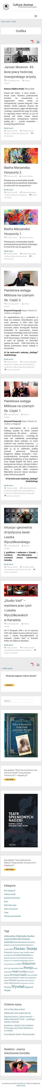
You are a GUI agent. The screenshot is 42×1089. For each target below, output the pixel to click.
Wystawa (28, 650)
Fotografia (8, 364)
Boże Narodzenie (20, 942)
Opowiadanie (15, 968)
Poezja (28, 968)
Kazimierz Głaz (8, 960)
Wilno (6, 983)
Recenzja (7, 975)
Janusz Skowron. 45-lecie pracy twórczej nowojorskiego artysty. (20, 72)
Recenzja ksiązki (18, 975)
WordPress (21, 1083)
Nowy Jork (24, 133)
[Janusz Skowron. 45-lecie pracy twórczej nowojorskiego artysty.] (21, 62)
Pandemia (23, 195)
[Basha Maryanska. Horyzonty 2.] (21, 163)
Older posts (7, 668)
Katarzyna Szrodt (15, 958)
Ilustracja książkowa (26, 364)
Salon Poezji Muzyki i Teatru (14, 978)
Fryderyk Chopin (18, 952)
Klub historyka (10, 905)
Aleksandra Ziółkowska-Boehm (19, 936)
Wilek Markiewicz (29, 980)
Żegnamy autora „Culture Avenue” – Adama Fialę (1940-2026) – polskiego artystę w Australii (19, 1019)
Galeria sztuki (12, 131)
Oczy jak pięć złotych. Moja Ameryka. (19, 1034)
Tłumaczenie (20, 980)
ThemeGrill (20, 1086)
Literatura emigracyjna (20, 960)
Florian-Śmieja (25, 949)
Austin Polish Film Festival (17, 939)
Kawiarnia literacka (12, 898)
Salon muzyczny (11, 909)
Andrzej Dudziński (29, 362)
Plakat (15, 367)
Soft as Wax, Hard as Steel (14, 1009)
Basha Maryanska (29, 192)
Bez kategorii (9, 890)
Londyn (18, 964)
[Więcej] (21, 1064)
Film (11, 949)
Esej (11, 945)
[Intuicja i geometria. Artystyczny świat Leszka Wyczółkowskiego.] (21, 523)
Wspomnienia (14, 983)
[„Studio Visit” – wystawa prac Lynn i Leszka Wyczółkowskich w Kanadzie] (21, 596)
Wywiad (28, 570)
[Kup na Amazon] (21, 757)
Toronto (12, 980)
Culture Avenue (27, 176)
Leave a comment (13, 370)
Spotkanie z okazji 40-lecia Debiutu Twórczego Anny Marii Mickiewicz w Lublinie (19, 1028)
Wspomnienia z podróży (27, 983)
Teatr (6, 912)
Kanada (6, 958)
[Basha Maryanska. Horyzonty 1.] (21, 224)
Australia (8, 942)
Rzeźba (34, 975)
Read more (8, 128)
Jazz (32, 955)
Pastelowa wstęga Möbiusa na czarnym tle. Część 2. (19, 295)
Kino (6, 901)
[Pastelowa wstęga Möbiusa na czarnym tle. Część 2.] (21, 285)
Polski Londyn (19, 971)
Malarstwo (16, 133)
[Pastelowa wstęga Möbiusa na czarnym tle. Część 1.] (21, 396)
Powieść (31, 972)
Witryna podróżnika (12, 916)
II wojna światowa (22, 955)
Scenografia (29, 367)
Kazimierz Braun (26, 958)
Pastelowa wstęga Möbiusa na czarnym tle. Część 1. (19, 406)
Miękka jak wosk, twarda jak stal (17, 1013)
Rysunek (21, 367)
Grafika (25, 131)
